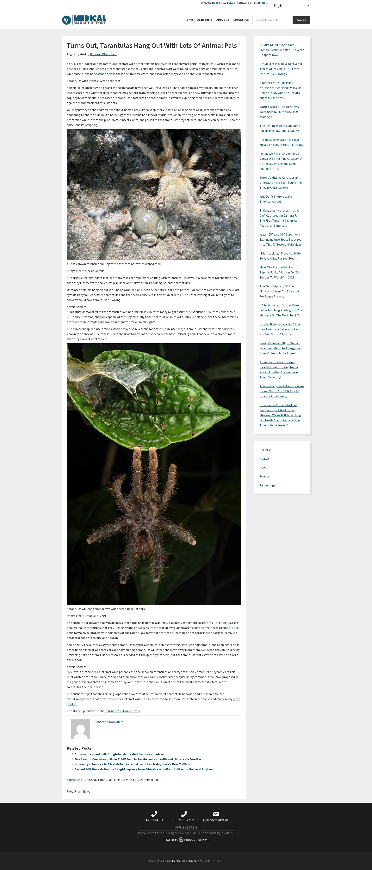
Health (264, 458)
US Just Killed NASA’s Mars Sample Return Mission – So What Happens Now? (282, 50)
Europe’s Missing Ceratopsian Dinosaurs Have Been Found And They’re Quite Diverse (281, 182)
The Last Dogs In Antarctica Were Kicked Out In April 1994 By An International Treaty (282, 391)
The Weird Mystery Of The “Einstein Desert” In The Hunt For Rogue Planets (279, 291)
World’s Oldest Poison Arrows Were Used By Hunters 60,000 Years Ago (279, 112)
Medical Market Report (91, 20)
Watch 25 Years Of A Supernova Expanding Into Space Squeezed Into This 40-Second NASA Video (281, 239)
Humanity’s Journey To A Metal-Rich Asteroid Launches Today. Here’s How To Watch (133, 764)
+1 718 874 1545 (260, 2)
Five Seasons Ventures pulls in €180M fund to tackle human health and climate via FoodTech (139, 759)
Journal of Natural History (122, 711)
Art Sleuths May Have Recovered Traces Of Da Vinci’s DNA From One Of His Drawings (281, 69)
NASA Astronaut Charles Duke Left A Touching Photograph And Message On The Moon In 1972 (281, 310)
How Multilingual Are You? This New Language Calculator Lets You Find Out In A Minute (280, 329)
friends (93, 81)
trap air (227, 628)
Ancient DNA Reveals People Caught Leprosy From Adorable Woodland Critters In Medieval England (144, 769)
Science (265, 476)
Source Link (74, 780)
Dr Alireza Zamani (217, 312)
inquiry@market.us (223, 2)
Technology (267, 485)
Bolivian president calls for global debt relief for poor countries (119, 754)
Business (265, 450)
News (86, 791)
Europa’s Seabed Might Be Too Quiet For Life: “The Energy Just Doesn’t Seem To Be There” (281, 348)
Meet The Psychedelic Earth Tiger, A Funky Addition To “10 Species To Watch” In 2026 (279, 272)
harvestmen (98, 74)
